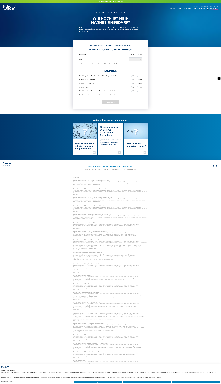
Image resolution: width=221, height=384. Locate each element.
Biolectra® (100, 12)
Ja (133, 76)
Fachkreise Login (204, 6)
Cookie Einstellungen (131, 169)
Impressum (105, 169)
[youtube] (214, 6)
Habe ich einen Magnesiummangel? (135, 144)
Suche (210, 6)
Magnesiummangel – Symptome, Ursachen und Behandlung (110, 131)
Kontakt (123, 169)
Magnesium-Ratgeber (184, 8)
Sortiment (173, 8)
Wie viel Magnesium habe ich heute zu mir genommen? (85, 146)
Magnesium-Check (199, 8)
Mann (133, 54)
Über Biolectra (196, 6)
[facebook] (217, 6)
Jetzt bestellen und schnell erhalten (110, 1)
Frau (140, 54)
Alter (80, 59)
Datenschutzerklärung (114, 169)
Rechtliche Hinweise (96, 169)
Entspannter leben (212, 8)
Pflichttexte (87, 169)
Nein (140, 76)
